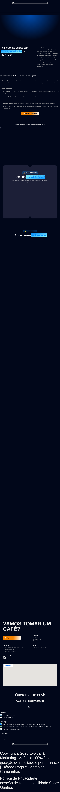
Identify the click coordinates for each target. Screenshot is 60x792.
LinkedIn (5, 739)
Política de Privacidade (18, 778)
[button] (30, 12)
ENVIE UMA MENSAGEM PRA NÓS (8, 705)
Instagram (5, 737)
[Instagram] (5, 657)
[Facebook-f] (10, 657)
